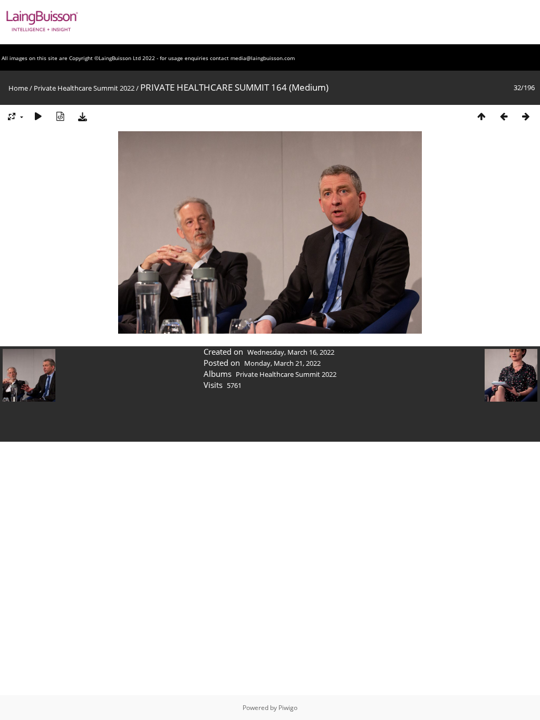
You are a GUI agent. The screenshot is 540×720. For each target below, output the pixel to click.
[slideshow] (38, 116)
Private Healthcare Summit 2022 (84, 88)
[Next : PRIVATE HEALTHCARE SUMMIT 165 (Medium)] (526, 116)
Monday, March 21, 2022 (282, 363)
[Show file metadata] (60, 116)
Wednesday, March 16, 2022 (290, 352)
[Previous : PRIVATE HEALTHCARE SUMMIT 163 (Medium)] (504, 116)
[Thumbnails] (481, 116)
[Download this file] (82, 116)
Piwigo (287, 707)
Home (18, 88)
